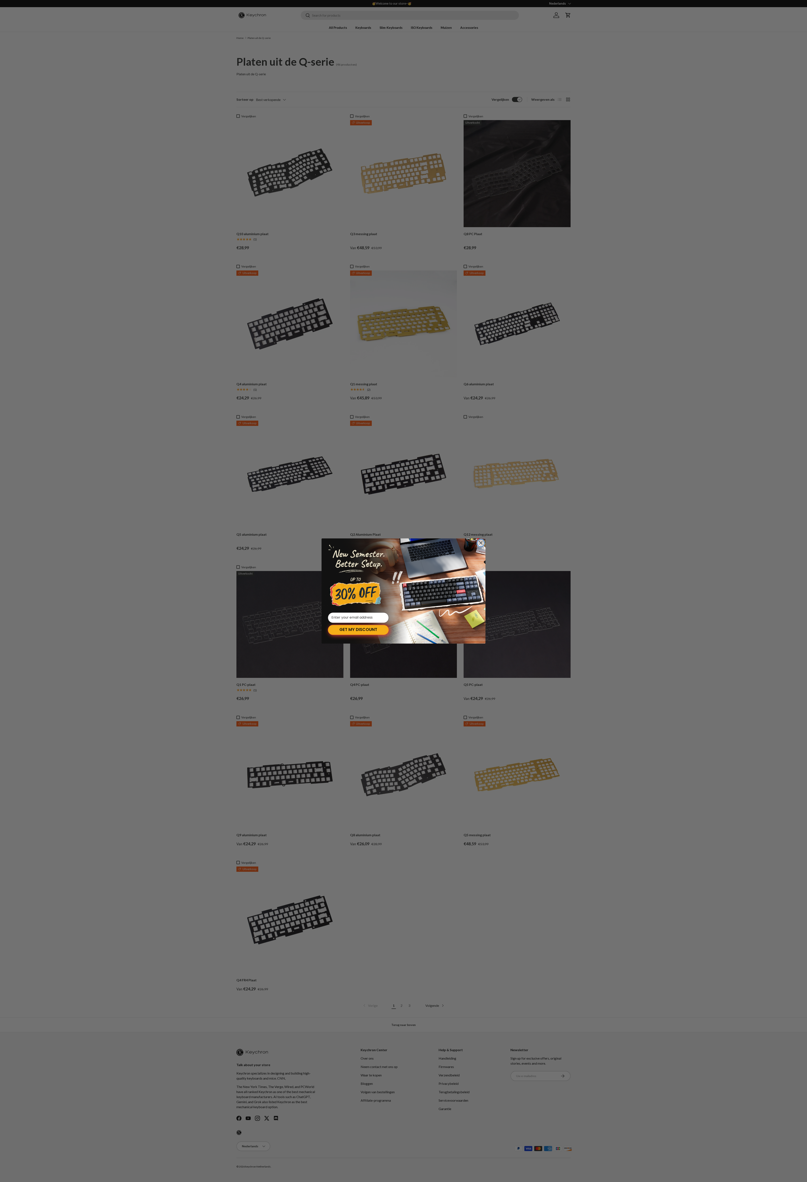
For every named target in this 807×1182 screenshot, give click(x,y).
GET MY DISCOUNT (358, 630)
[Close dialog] (480, 543)
